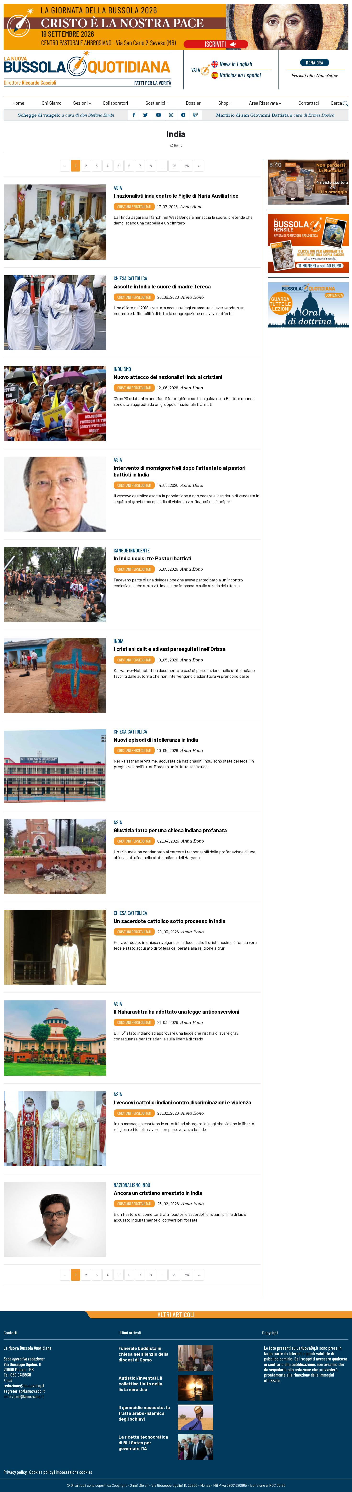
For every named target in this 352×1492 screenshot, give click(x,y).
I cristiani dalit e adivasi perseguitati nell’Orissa (170, 648)
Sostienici (155, 103)
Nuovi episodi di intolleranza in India (156, 739)
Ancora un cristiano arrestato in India (158, 1192)
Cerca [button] (337, 103)
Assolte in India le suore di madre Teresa (162, 286)
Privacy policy (15, 1472)
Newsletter (314, 75)
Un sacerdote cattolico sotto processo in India (169, 921)
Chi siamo (52, 103)
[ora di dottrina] (308, 304)
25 (174, 165)
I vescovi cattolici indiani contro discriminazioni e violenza (182, 1102)
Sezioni (80, 103)
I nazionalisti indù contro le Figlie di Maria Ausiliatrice (176, 195)
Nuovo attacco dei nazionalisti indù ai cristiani (168, 376)
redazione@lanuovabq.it (24, 1385)
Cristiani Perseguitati (134, 206)
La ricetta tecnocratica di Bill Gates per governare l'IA (143, 1442)
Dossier (193, 103)
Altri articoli (176, 1314)
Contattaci (308, 103)
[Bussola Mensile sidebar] (308, 243)
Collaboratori (115, 103)
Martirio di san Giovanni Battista (252, 114)
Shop (223, 103)
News (236, 63)
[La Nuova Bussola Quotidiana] (88, 69)
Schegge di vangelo (39, 114)
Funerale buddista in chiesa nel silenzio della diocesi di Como (144, 1353)
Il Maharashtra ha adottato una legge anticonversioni (176, 1011)
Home (18, 103)
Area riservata (263, 103)
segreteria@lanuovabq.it (24, 1391)
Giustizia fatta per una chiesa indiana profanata (170, 830)
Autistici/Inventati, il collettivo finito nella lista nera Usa (140, 1383)
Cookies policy (41, 1472)
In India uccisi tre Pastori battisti (152, 558)
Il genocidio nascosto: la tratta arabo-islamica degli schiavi (144, 1413)
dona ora (314, 62)
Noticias (240, 74)
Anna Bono (191, 206)
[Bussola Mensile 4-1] (308, 182)
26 (187, 165)
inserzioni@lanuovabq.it (24, 1396)
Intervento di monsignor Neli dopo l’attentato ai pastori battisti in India (179, 471)
